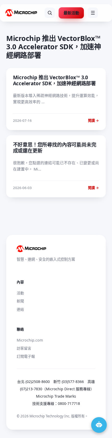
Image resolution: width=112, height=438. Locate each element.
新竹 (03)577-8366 (68, 381)
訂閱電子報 (26, 356)
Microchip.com (30, 340)
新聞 (20, 301)
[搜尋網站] (50, 13)
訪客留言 (24, 348)
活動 (20, 292)
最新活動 (71, 12)
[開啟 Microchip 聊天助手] (99, 425)
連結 (20, 309)
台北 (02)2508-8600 (33, 381)
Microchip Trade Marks (56, 396)
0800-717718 (69, 403)
